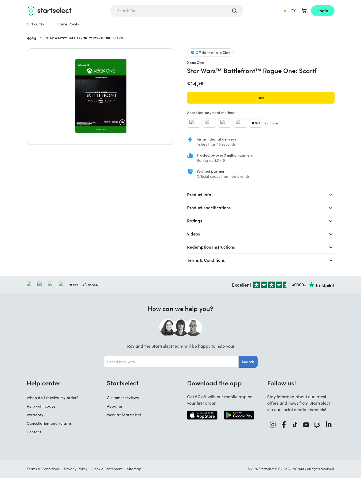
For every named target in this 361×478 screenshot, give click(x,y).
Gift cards (35, 23)
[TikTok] (295, 424)
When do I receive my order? (53, 397)
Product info (199, 194)
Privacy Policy (75, 468)
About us (115, 406)
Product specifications (209, 207)
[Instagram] (272, 424)
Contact (34, 431)
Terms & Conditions (206, 260)
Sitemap (134, 468)
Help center (44, 382)
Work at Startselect (124, 414)
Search (248, 361)
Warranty (35, 414)
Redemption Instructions (211, 247)
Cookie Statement (107, 468)
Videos (193, 234)
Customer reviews (123, 397)
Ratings (194, 220)
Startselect (122, 382)
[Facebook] (284, 424)
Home (32, 38)
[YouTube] (306, 424)
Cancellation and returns (49, 423)
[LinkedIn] (328, 424)
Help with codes (41, 406)
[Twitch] (317, 424)
